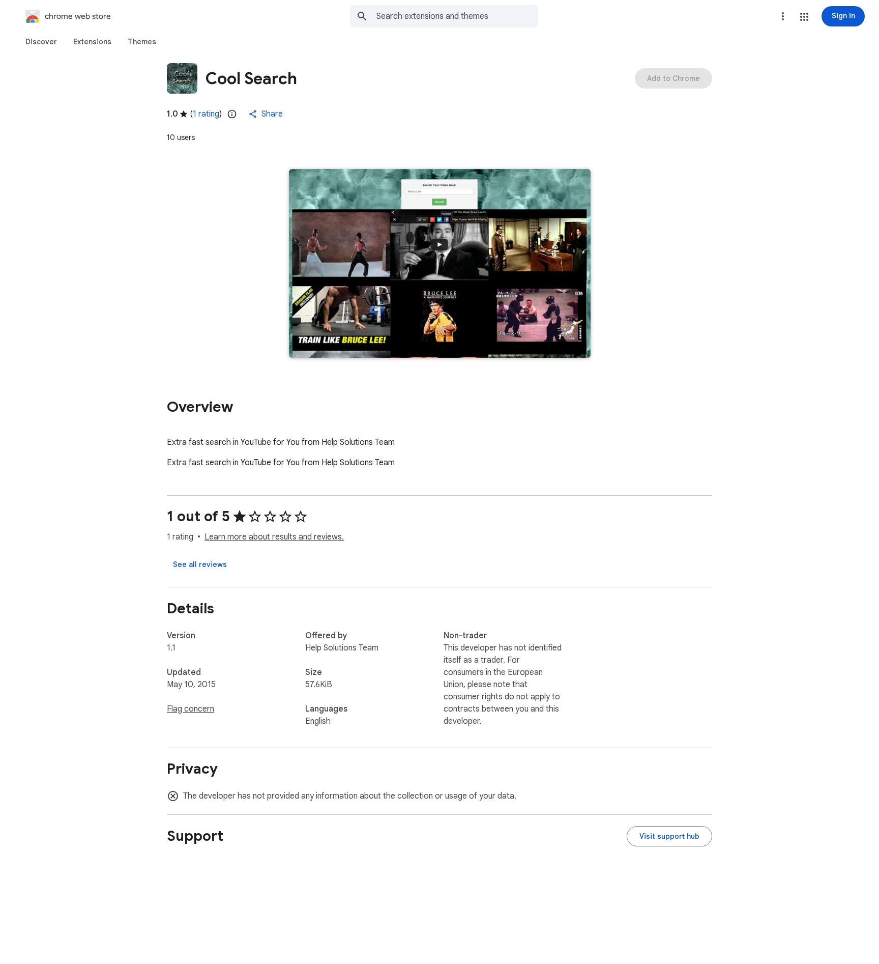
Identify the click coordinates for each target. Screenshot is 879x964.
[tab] (41, 42)
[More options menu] (783, 16)
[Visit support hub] (669, 836)
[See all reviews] (200, 564)
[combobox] (457, 16)
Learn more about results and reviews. (274, 537)
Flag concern (190, 709)
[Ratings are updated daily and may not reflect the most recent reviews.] (232, 114)
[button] (804, 17)
